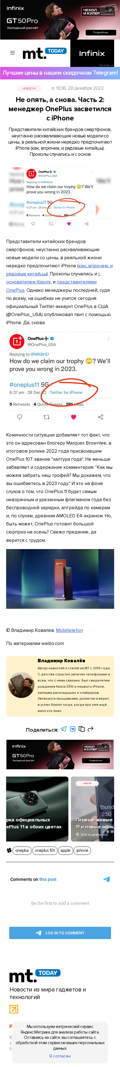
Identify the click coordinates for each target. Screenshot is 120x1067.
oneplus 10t (45, 850)
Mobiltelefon (69, 630)
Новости (29, 88)
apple (65, 850)
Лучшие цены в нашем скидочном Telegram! (60, 72)
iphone (82, 850)
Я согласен (60, 1056)
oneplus (22, 850)
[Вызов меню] (13, 53)
